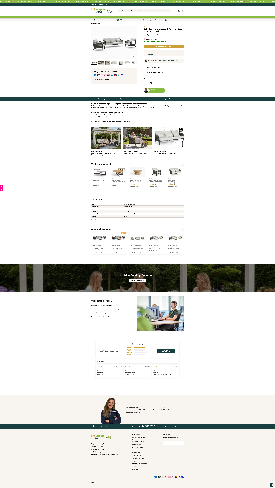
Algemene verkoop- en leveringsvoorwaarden (138, 440)
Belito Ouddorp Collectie (137, 280)
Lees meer (94, 123)
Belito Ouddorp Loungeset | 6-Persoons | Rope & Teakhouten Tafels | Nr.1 (175, 248)
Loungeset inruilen (137, 461)
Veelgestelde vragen (137, 444)
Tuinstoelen (122, 17)
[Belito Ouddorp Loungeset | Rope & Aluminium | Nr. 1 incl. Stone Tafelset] (156, 237)
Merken (139, 17)
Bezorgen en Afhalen (137, 447)
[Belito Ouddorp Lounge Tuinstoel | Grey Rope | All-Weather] (156, 172)
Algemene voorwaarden (138, 437)
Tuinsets (103, 17)
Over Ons (134, 472)
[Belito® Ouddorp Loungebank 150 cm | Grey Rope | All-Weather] (175, 172)
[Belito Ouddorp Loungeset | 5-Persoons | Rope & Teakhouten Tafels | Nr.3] (118, 237)
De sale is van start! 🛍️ (44, 2)
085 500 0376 (141, 410)
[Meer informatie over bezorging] (165, 41)
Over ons (172, 17)
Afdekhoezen (165, 17)
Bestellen (134, 450)
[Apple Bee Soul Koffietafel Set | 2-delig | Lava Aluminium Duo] (100, 172)
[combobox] (144, 10)
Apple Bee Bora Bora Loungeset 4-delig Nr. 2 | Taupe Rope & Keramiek (137, 247)
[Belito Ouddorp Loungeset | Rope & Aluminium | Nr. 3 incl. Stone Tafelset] (100, 237)
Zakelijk (134, 466)
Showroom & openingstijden (139, 463)
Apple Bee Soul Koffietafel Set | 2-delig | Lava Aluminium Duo (100, 181)
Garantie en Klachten (138, 458)
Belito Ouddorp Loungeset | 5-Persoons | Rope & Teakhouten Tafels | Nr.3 (118, 248)
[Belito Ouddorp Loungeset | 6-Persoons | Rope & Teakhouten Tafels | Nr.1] (175, 237)
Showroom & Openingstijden (99, 4)
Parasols (157, 17)
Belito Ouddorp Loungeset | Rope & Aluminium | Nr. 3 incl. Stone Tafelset (98, 248)
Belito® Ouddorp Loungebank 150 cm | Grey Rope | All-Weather (175, 181)
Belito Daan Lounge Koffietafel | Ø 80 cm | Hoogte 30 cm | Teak (136, 181)
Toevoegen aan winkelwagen (163, 46)
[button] (182, 10)
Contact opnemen (137, 455)
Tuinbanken (132, 17)
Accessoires (148, 17)
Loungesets (94, 17)
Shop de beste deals (24, 2)
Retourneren (135, 469)
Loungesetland (98, 482)
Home (92, 23)
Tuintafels (112, 17)
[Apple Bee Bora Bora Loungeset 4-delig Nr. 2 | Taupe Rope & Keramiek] (137, 237)
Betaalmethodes (136, 452)
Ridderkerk (150, 54)
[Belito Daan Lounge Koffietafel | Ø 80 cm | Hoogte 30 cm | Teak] (137, 172)
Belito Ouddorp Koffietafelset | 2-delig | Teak (118, 181)
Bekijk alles (94, 219)
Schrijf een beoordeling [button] (166, 350)
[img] (100, 367)
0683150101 (136, 412)
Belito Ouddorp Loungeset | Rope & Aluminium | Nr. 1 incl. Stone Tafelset (155, 248)
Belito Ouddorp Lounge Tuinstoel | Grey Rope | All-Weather (155, 181)
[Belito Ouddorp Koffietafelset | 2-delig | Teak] (118, 172)
